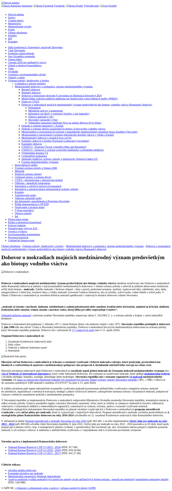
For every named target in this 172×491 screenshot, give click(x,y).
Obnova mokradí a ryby (41, 116)
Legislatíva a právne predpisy (30, 83)
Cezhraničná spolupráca (34, 156)
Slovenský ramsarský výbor (43, 119)
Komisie (19, 192)
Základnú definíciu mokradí (16, 315)
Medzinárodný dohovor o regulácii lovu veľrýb (47, 137)
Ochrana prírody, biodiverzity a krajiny (28, 80)
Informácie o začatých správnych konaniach (38, 186)
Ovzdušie (13, 71)
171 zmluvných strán (83, 330)
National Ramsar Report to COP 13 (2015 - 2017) (34, 453)
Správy (12, 17)
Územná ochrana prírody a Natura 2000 (36, 168)
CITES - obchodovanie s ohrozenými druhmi (39, 180)
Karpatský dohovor (32, 143)
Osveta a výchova (17, 231)
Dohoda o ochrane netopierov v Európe (42, 125)
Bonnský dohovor (31, 92)
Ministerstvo (14, 23)
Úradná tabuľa (16, 20)
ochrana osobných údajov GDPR (78, 488)
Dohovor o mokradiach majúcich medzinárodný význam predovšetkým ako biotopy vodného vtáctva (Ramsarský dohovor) (87, 104)
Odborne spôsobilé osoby (28, 198)
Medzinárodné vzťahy (20, 26)
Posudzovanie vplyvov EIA (22, 228)
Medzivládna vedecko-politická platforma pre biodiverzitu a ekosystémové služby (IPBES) (70, 98)
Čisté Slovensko (16, 50)
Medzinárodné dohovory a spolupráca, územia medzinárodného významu (54, 86)
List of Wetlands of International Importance (25, 373)
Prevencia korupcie (18, 237)
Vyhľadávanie (91, 5)
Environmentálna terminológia (24, 234)
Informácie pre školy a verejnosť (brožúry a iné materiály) (58, 113)
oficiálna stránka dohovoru (22, 470)
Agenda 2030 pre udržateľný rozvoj (27, 62)
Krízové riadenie (17, 225)
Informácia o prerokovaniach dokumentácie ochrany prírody (46, 189)
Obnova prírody (23, 213)
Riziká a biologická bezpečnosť (24, 222)
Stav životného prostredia (21, 56)
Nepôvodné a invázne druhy (30, 207)
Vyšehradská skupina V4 (35, 153)
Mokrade (19, 171)
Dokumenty (34, 107)
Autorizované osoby (25, 195)
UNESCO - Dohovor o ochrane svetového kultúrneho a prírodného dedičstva (63, 150)
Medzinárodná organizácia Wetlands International (34, 476)
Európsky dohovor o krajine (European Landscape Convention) (55, 140)
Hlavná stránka (16, 14)
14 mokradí (135, 376)
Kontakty (13, 41)
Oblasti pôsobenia (17, 32)
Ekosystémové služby (26, 165)
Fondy (11, 29)
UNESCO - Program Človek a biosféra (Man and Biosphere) (54, 147)
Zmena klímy (15, 59)
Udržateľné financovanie (21, 240)
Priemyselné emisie (18, 219)
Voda (11, 68)
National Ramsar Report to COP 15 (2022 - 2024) (34, 447)
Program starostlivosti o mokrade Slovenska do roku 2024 (56, 421)
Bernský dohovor (31, 89)
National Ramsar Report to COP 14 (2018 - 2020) (34, 450)
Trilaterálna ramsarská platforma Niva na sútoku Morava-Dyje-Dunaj (64, 122)
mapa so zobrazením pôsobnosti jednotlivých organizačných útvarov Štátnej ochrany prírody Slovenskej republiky (77, 379)
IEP (10, 38)
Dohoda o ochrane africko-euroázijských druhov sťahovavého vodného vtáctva (63, 128)
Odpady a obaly (16, 77)
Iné (16, 216)
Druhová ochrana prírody (28, 174)
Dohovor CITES (30, 101)
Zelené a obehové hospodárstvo (25, 65)
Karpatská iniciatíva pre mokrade (25, 473)
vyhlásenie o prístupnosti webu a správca (37, 488)
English (113, 5)
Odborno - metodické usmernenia (32, 183)
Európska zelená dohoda (21, 53)
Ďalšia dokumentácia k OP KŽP (32, 204)
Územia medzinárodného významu (40, 162)
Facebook (59, 5)
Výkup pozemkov (24, 210)
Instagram (27, 5)
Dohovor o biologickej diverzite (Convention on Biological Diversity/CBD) (62, 95)
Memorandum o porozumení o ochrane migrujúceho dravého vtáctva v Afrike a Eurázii (68, 134)
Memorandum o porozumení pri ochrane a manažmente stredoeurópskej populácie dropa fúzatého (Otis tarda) (79, 131)
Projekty (12, 35)
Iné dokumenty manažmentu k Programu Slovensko (42, 201)
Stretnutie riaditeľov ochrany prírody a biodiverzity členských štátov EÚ (60, 159)
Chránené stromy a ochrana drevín (33, 177)
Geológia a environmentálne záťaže (27, 74)
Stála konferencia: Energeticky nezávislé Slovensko (35, 47)
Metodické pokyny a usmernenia (45, 110)
